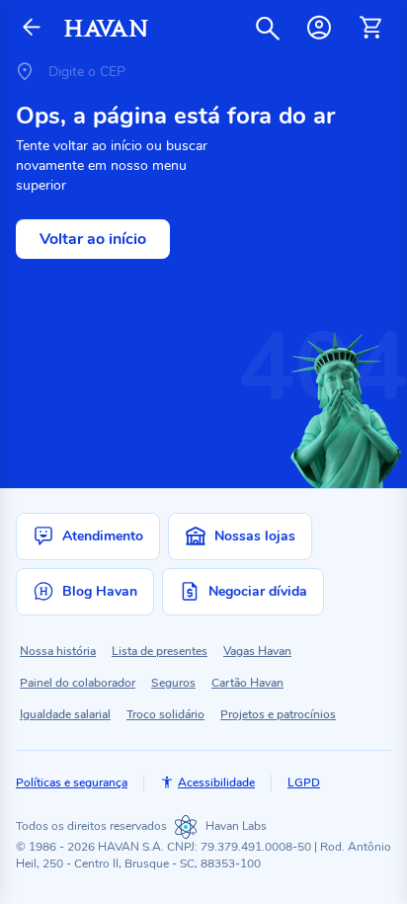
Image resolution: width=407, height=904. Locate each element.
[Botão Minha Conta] (319, 27)
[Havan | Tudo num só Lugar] (106, 28)
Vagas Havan (257, 651)
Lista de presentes (159, 651)
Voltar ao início (93, 239)
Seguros (173, 683)
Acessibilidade (216, 782)
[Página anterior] (31, 28)
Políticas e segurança (71, 782)
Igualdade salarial (65, 714)
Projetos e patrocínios (278, 714)
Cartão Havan (247, 683)
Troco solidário (165, 714)
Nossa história (58, 651)
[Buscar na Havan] (267, 27)
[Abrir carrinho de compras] (370, 27)
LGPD (303, 782)
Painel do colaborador (77, 683)
